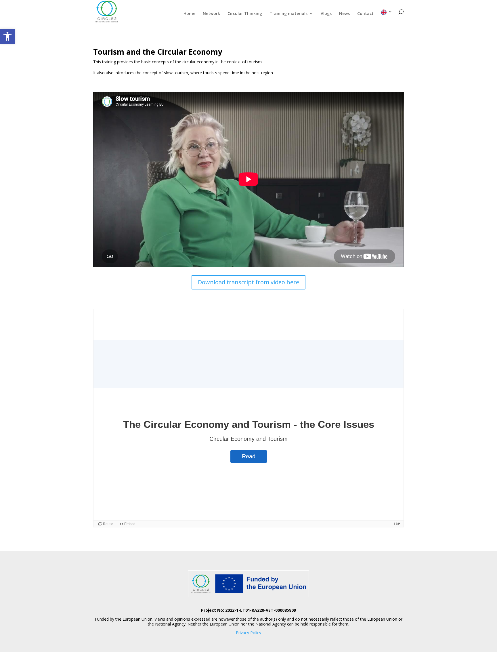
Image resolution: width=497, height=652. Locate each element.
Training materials (288, 14)
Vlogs (326, 14)
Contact (365, 14)
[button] (7, 36)
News (344, 14)
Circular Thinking (245, 14)
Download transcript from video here (248, 282)
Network (211, 14)
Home (189, 14)
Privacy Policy (248, 632)
